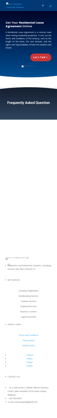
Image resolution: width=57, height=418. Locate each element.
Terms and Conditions (28, 335)
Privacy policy (29, 340)
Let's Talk (39, 57)
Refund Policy (28, 345)
